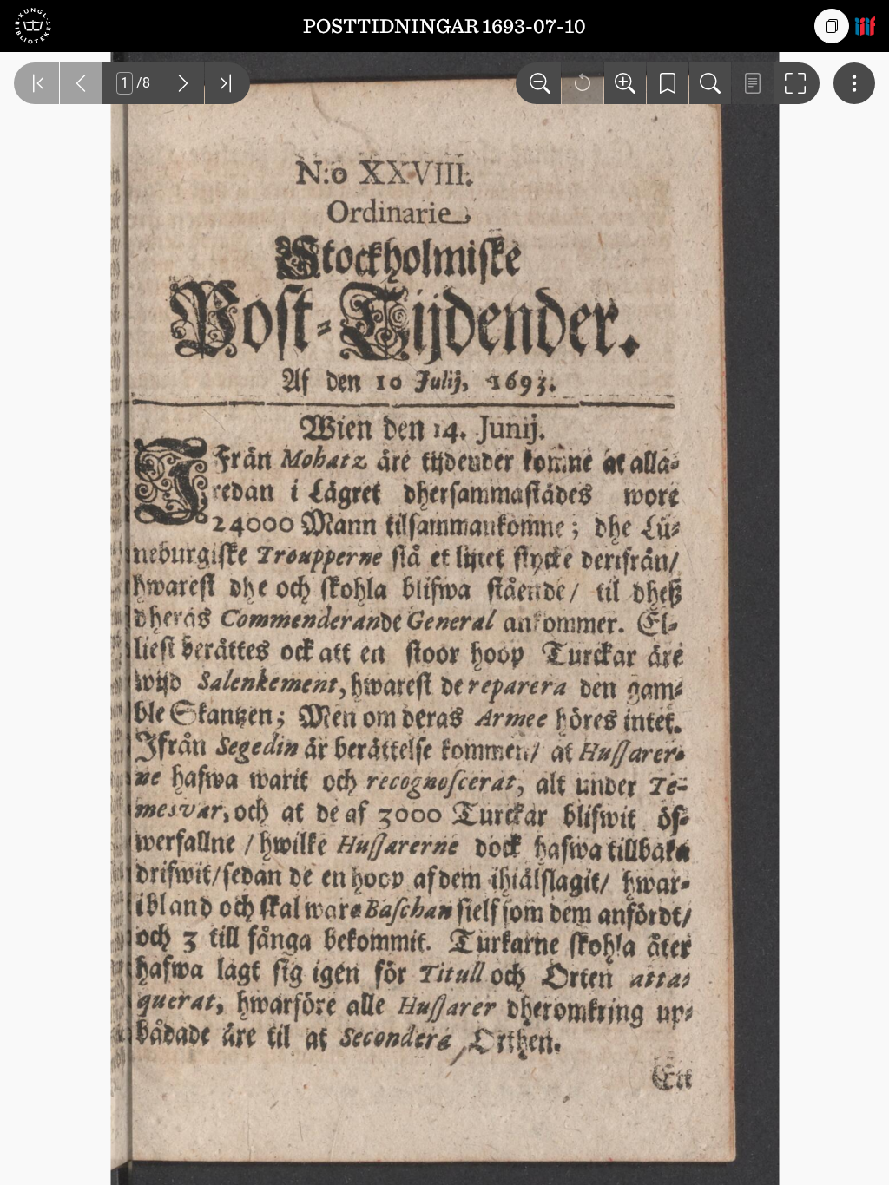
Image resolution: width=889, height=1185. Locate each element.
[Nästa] (183, 83)
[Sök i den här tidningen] (710, 83)
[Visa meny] (854, 83)
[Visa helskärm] (797, 83)
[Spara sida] (667, 83)
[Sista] (227, 83)
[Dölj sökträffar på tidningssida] (753, 83)
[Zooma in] (625, 83)
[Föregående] (81, 83)
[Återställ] (582, 83)
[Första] (36, 83)
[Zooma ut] (538, 83)
